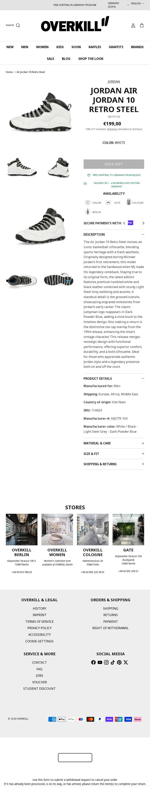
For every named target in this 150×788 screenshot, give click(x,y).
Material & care (97, 443)
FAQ (39, 669)
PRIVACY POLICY (39, 628)
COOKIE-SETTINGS (39, 641)
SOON (76, 47)
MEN (24, 47)
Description (94, 234)
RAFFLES (95, 47)
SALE (50, 59)
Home (9, 72)
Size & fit (91, 454)
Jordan (114, 82)
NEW (9, 47)
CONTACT (39, 662)
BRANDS (137, 47)
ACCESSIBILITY (39, 634)
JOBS (39, 675)
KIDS (60, 47)
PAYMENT (110, 621)
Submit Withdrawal (75, 757)
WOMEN (42, 47)
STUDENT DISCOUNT (39, 688)
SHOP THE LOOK (90, 59)
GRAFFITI (116, 47)
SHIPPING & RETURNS (100, 464)
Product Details (98, 378)
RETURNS (110, 615)
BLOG (66, 59)
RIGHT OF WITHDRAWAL (110, 628)
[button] (124, 223)
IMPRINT (39, 615)
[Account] (132, 25)
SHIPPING (110, 608)
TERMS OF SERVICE (39, 621)
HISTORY (39, 608)
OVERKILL (22, 718)
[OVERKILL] (75, 25)
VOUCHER (39, 682)
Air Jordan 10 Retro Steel (31, 72)
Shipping (112, 129)
